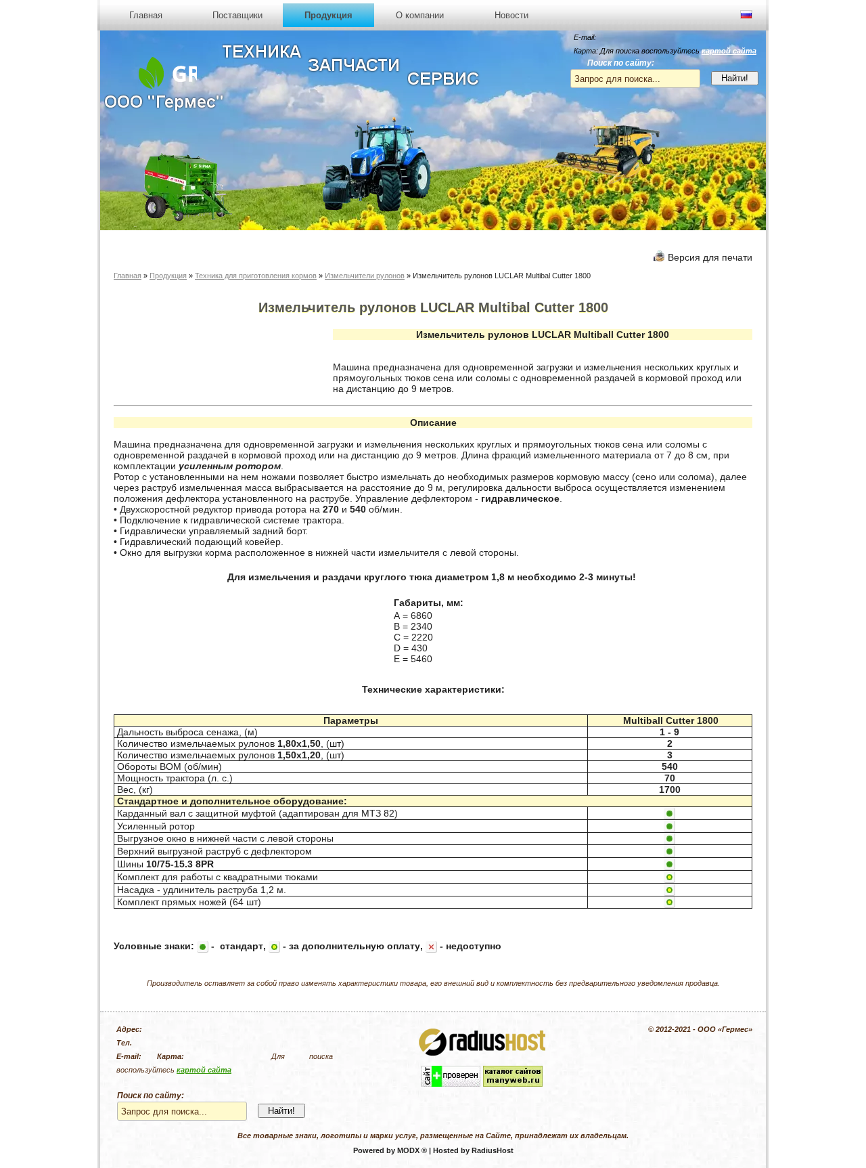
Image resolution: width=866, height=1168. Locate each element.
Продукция (328, 15)
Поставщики (237, 15)
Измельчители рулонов (365, 276)
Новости (511, 15)
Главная (145, 15)
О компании (420, 15)
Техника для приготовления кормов (256, 276)
